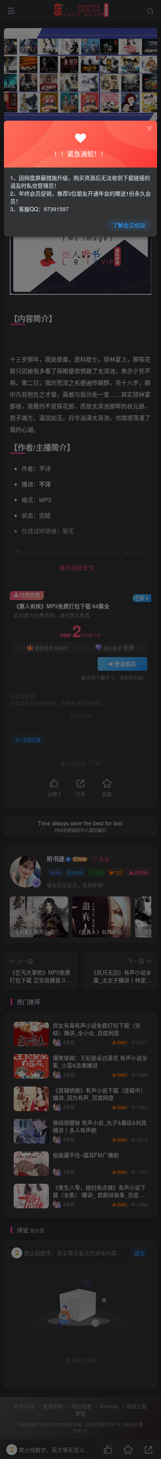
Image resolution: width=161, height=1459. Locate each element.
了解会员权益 (129, 225)
